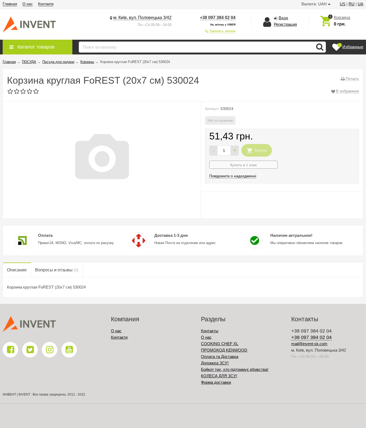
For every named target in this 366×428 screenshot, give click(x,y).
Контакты (209, 331)
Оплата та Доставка (219, 356)
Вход (283, 18)
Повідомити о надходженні (232, 176)
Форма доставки (216, 382)
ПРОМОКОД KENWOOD (224, 350)
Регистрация (285, 24)
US (342, 4)
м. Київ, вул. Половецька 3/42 (142, 17)
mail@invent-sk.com (309, 343)
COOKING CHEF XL (219, 343)
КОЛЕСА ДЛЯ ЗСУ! (219, 376)
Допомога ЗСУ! (215, 363)
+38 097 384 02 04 (218, 17)
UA (360, 4)
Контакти (46, 4)
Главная (10, 4)
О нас (28, 4)
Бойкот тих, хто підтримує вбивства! (234, 369)
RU (351, 4)
